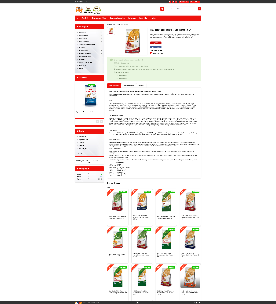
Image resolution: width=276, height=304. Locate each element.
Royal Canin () (83, 140)
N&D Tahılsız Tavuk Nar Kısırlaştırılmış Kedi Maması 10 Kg (166, 255)
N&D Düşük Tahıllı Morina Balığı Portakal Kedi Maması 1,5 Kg (189, 292)
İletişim (81, 68)
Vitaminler (82, 47)
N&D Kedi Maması (123, 24)
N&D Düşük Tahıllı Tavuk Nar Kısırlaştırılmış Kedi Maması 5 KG (190, 217)
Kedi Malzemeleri (83, 35)
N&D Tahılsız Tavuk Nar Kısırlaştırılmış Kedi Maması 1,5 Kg (141, 255)
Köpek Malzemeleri (84, 41)
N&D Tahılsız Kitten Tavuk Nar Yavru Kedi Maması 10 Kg (166, 217)
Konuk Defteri (82, 65)
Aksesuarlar (82, 59)
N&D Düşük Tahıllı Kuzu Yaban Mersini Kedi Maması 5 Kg (190, 255)
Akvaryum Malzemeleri (85, 53)
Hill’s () (81, 143)
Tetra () (81, 146)
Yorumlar (141, 86)
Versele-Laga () (83, 149)
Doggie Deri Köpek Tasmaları (87, 44)
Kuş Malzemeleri (83, 50)
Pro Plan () (82, 137)
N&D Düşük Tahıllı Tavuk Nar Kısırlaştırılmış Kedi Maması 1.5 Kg (165, 292)
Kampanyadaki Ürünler (85, 56)
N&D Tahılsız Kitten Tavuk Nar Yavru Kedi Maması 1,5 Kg (117, 217)
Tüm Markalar (82, 154)
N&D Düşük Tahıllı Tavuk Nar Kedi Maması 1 (89, 161)
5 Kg (89, 162)
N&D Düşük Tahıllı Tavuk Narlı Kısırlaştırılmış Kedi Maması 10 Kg (118, 292)
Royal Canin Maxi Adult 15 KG (84, 112)
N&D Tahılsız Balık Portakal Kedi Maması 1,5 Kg (117, 255)
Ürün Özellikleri (114, 86)
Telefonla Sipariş (129, 86)
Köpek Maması (83, 38)
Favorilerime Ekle (158, 53)
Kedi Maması (111, 24)
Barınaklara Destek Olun (85, 62)
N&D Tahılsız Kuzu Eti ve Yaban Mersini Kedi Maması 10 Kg (141, 292)
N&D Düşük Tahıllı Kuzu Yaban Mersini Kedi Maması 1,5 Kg (141, 217)
